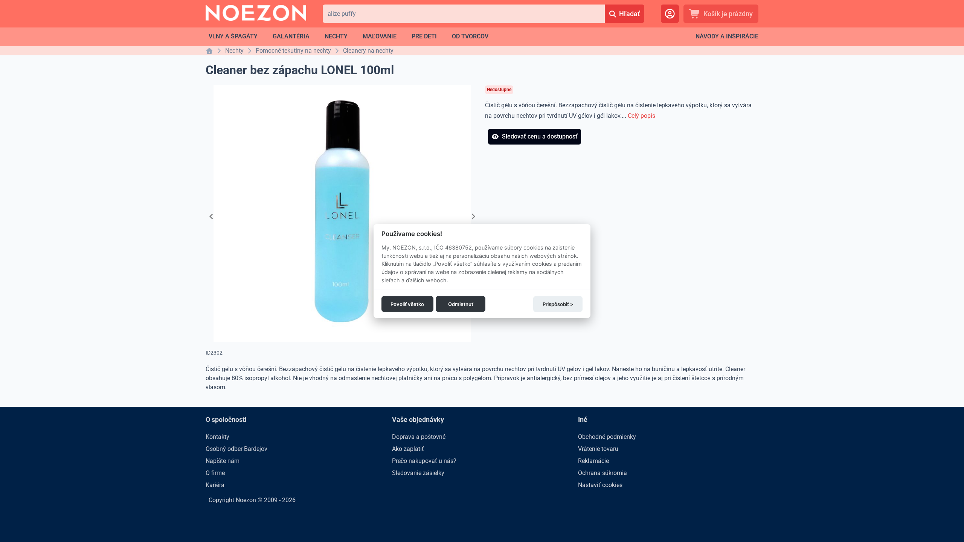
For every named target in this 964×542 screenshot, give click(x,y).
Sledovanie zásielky (418, 473)
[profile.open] (670, 14)
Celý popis (641, 115)
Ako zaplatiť (408, 448)
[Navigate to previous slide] (211, 216)
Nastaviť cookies (600, 485)
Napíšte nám (222, 460)
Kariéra (215, 485)
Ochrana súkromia (602, 473)
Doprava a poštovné (418, 436)
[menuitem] (233, 36)
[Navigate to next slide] (473, 216)
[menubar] (348, 36)
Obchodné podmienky (607, 436)
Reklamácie (593, 460)
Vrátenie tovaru (598, 448)
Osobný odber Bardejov (236, 448)
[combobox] (464, 14)
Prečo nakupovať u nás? (424, 460)
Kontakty (217, 436)
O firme (215, 473)
